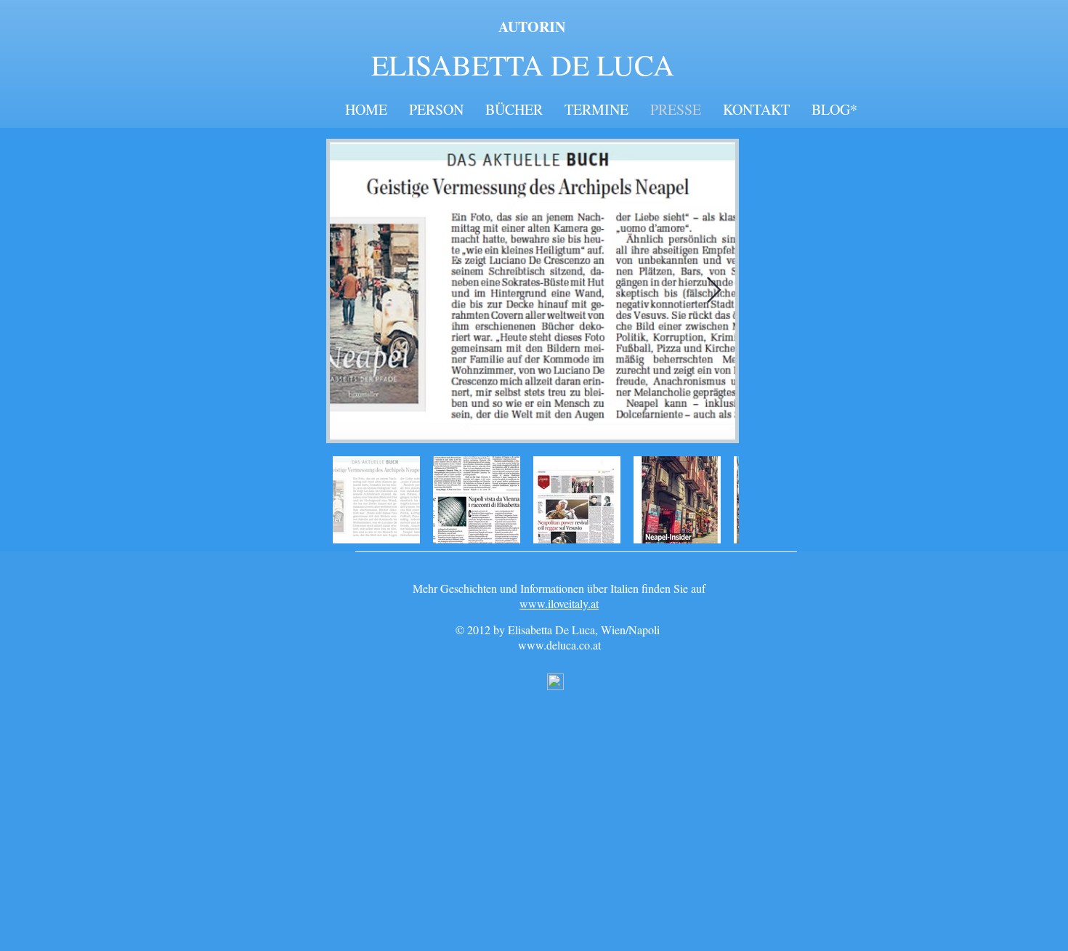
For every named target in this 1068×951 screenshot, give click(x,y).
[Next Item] (713, 291)
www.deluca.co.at (559, 644)
